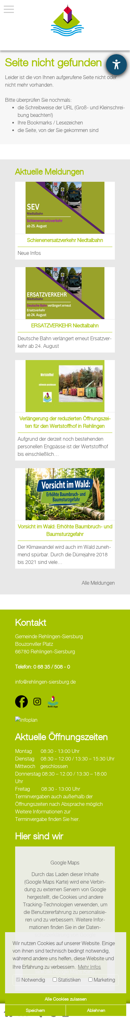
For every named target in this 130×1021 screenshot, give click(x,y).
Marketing (103, 980)
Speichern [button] (35, 1010)
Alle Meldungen (98, 583)
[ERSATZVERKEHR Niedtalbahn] (65, 293)
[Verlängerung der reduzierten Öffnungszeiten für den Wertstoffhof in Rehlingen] (65, 386)
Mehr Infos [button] (89, 967)
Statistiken (69, 980)
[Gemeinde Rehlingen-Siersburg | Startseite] (67, 20)
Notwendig (32, 980)
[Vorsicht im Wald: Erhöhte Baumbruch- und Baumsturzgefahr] (65, 494)
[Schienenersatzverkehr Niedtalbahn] (65, 208)
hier (75, 819)
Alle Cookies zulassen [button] (66, 998)
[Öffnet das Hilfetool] (116, 64)
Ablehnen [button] (96, 1010)
